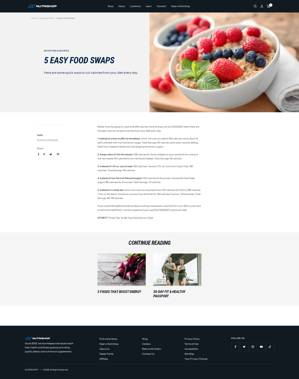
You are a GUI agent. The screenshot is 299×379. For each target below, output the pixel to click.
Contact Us (148, 353)
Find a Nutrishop (108, 338)
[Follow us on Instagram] (252, 347)
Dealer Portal (106, 353)
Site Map (189, 353)
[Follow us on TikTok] (270, 347)
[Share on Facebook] (38, 154)
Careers (146, 343)
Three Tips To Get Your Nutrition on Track (130, 217)
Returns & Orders (151, 348)
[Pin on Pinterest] (44, 154)
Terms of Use (191, 343)
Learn (149, 6)
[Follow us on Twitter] (244, 347)
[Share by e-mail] (57, 154)
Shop (110, 6)
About (121, 6)
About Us (104, 348)
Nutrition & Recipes (56, 50)
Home (34, 18)
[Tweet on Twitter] (50, 154)
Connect (161, 6)
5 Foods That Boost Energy (119, 292)
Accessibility (191, 348)
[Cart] (268, 6)
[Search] (255, 6)
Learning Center (46, 18)
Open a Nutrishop (180, 6)
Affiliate (103, 358)
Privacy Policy (192, 338)
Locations (135, 6)
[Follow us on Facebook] (235, 347)
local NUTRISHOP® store (163, 209)
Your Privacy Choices (196, 358)
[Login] (261, 6)
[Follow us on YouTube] (261, 347)
